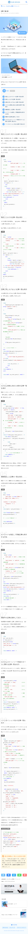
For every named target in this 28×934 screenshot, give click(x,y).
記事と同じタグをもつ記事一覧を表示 (14, 102)
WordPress (12, 881)
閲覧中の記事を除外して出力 (12, 116)
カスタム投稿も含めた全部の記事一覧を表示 (15, 105)
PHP (6, 881)
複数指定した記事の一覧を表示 (13, 109)
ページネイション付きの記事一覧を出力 (15, 124)
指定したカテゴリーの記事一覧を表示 (14, 96)
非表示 (12, 90)
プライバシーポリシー (21, 927)
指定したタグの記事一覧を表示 (13, 99)
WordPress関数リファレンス (13, 879)
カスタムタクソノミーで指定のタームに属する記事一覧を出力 (15, 120)
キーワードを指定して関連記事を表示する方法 (15, 113)
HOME (15, 925)
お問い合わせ (5, 927)
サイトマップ (12, 927)
